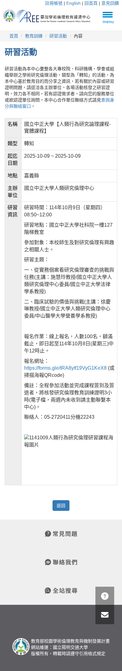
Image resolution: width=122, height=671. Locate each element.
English (73, 3)
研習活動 (58, 35)
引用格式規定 (92, 653)
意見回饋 (110, 3)
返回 (61, 505)
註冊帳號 (54, 3)
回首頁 (91, 3)
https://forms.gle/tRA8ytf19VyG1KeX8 (65, 368)
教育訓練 (34, 35)
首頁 (13, 35)
